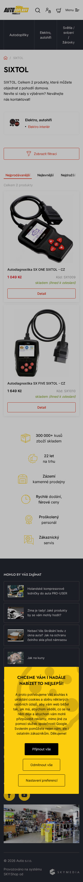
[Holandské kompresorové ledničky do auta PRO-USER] (16, 591)
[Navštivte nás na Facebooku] (9, 795)
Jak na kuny (35, 658)
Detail (41, 293)
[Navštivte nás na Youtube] (24, 795)
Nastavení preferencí (41, 780)
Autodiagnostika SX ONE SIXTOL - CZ (36, 269)
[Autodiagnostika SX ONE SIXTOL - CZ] (41, 229)
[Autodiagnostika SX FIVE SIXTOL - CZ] (41, 343)
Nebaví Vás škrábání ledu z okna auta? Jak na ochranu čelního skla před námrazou (47, 635)
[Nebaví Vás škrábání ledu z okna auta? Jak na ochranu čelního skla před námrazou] (16, 635)
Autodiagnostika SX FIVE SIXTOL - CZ (36, 383)
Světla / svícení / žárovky (68, 35)
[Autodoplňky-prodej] (16, 10)
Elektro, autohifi (45, 35)
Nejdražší (68, 175)
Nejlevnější (45, 175)
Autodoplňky (19, 35)
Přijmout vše (41, 749)
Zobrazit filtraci (45, 154)
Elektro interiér (39, 127)
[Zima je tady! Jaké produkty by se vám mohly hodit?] (16, 613)
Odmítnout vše (41, 765)
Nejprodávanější (18, 175)
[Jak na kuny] (16, 658)
